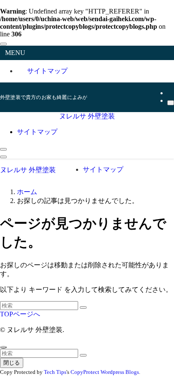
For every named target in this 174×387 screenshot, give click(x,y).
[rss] (169, 93)
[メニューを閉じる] (3, 44)
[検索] (170, 102)
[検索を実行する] (83, 307)
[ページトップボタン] (3, 347)
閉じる (11, 363)
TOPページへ (20, 314)
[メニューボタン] (3, 157)
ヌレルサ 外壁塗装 (87, 116)
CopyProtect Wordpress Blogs (105, 372)
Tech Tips (55, 372)
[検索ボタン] (3, 149)
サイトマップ (47, 70)
